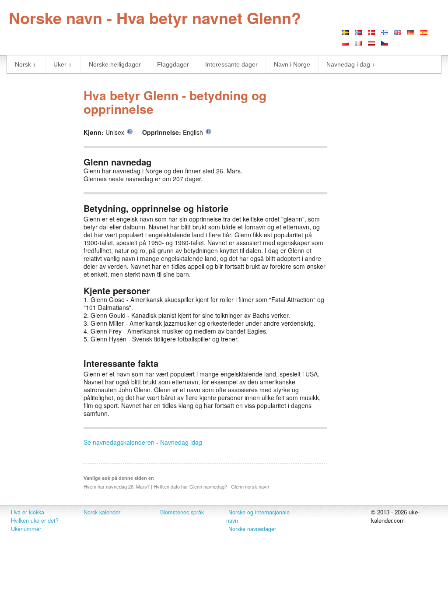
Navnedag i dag (348, 64)
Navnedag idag (181, 442)
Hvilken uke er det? (35, 520)
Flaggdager (173, 64)
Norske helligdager (115, 64)
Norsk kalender (102, 512)
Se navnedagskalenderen (119, 442)
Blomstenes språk (182, 512)
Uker (59, 64)
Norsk (23, 64)
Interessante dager (231, 64)
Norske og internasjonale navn (258, 516)
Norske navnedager (252, 529)
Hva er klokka (27, 512)
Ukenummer (26, 529)
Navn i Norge (292, 64)
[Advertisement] (37, 213)
